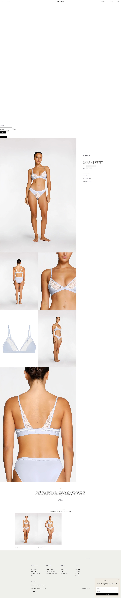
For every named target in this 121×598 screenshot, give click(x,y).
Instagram (77, 569)
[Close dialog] (118, 579)
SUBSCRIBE (107, 594)
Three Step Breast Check (51, 573)
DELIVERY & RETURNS (88, 181)
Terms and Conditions (42, 588)
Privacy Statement (34, 588)
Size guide (85, 175)
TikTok (77, 575)
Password (14, 129)
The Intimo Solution (50, 571)
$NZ (35, 581)
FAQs (32, 575)
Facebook (77, 571)
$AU (32, 581)
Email (13, 128)
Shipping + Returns (35, 573)
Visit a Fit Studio (50, 569)
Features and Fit (87, 178)
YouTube (77, 573)
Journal (62, 571)
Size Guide (33, 571)
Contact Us (33, 569)
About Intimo (64, 569)
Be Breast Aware (65, 573)
